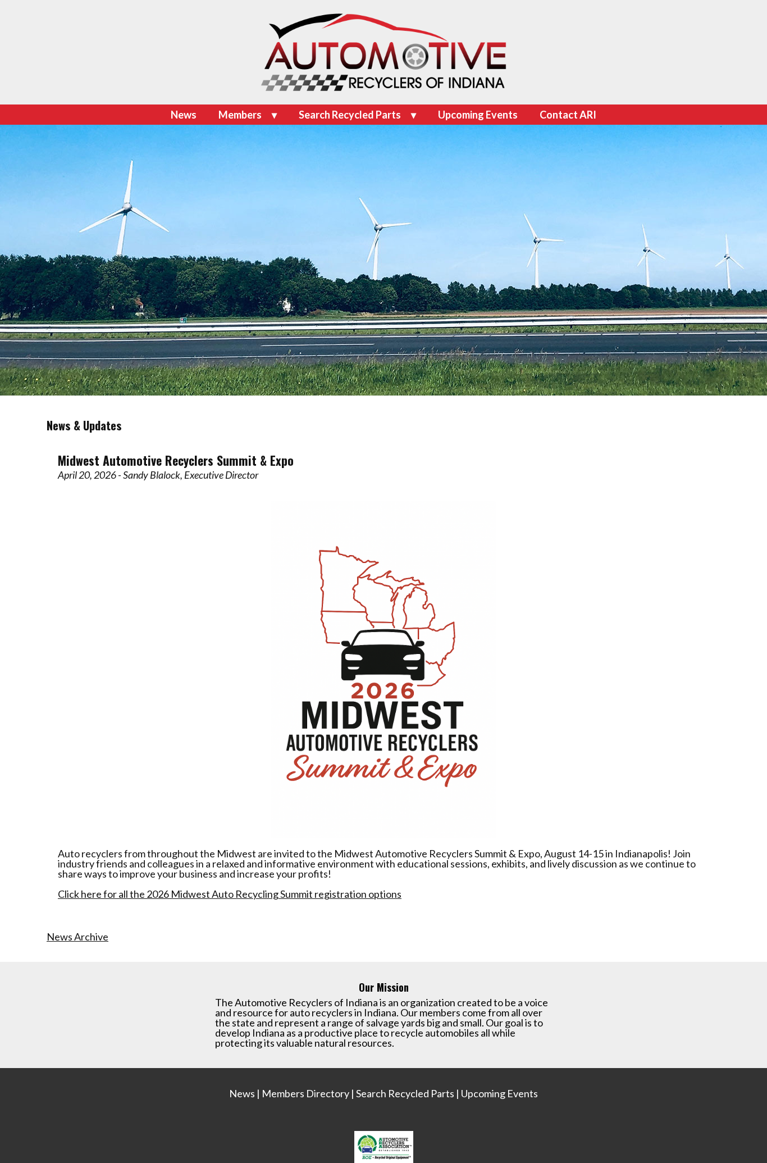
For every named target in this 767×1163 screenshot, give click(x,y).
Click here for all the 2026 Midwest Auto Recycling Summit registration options (229, 894)
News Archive (77, 936)
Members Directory (305, 1093)
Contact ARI (568, 114)
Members (240, 114)
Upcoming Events (478, 114)
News (184, 114)
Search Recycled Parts (350, 114)
